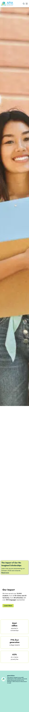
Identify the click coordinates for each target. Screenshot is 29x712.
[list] (14, 292)
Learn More (8, 606)
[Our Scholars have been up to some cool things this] (14, 694)
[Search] (23, 3)
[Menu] (27, 4)
